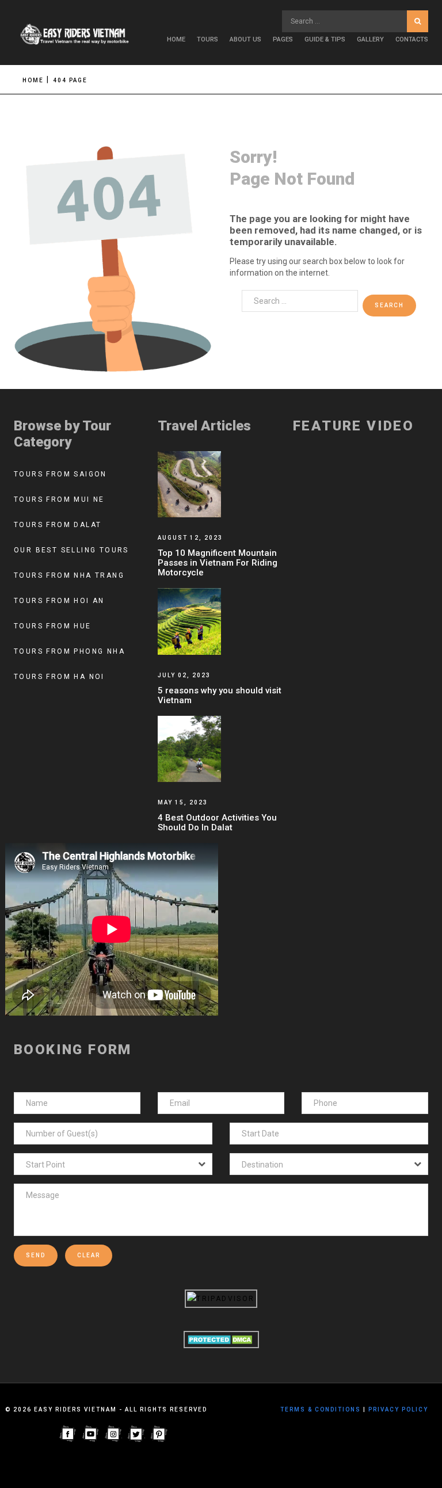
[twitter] (136, 1433)
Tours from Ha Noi (59, 677)
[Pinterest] (159, 1433)
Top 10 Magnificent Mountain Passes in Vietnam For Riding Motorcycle (217, 563)
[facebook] (67, 1433)
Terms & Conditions (320, 1409)
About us (245, 39)
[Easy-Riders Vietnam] (77, 35)
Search (417, 21)
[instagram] (113, 1433)
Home (176, 39)
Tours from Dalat (57, 525)
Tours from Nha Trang (69, 575)
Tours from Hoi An (59, 601)
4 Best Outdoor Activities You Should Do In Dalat (217, 822)
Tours (207, 39)
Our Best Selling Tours (71, 550)
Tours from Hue (53, 626)
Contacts (411, 39)
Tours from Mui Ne (59, 499)
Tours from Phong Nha (69, 651)
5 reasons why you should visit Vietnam (219, 695)
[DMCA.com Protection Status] (221, 1339)
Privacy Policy (398, 1409)
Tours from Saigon (60, 474)
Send (35, 1255)
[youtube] (90, 1433)
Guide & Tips (324, 39)
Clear (88, 1255)
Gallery (370, 39)
